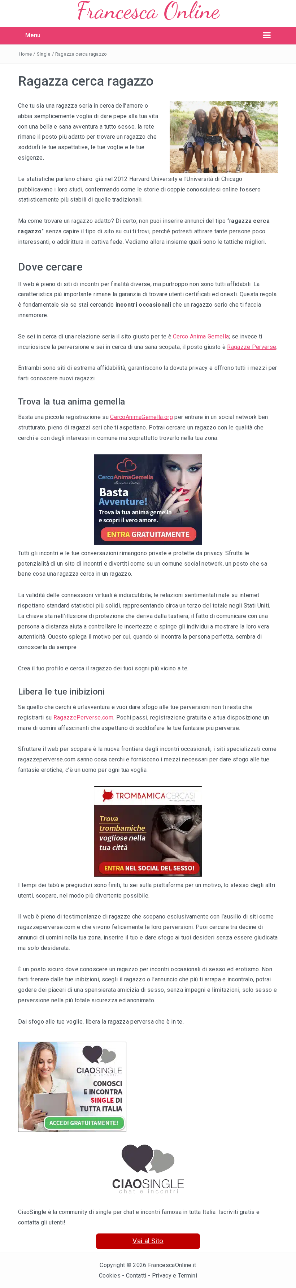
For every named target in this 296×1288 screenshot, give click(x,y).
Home (25, 54)
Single (44, 54)
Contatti (136, 1275)
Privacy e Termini (174, 1275)
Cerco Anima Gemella (201, 336)
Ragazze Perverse (251, 346)
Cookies (110, 1275)
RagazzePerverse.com (83, 717)
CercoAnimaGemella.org (141, 417)
